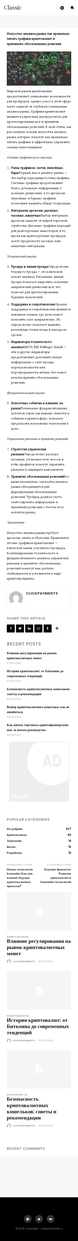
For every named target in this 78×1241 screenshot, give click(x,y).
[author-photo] (9, 961)
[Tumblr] (48, 628)
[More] (57, 628)
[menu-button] (62, 7)
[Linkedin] (29, 628)
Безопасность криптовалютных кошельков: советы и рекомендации (31, 1108)
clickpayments (42, 593)
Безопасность (17, 1095)
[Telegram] (28, 1219)
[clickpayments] (16, 598)
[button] (72, 8)
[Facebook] (11, 628)
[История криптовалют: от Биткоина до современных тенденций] (39, 990)
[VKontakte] (50, 1219)
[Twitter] (20, 628)
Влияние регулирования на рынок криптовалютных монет (39, 947)
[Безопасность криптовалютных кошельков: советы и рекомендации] (39, 1069)
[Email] (38, 628)
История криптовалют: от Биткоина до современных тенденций (38, 1026)
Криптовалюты (18, 937)
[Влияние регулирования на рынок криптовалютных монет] (39, 911)
